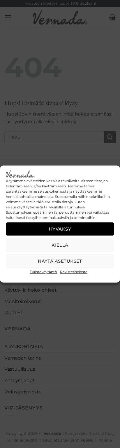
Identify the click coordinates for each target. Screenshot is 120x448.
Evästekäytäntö (43, 272)
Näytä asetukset (60, 261)
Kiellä (60, 245)
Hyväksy (60, 229)
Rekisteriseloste (73, 272)
